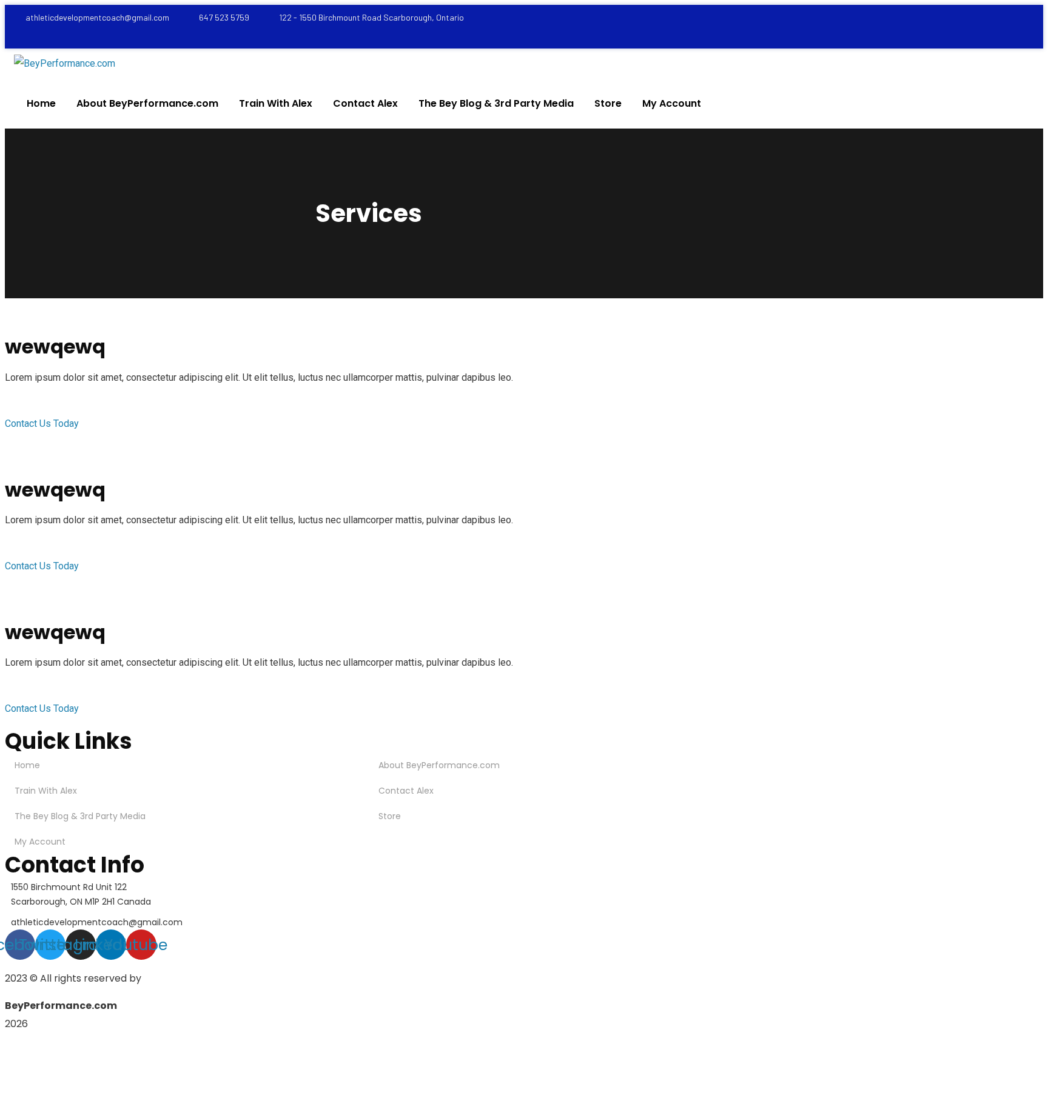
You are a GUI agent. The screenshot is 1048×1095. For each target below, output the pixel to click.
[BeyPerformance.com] (64, 64)
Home (27, 765)
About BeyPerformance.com (439, 765)
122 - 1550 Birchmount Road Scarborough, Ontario (371, 17)
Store (389, 816)
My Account (40, 841)
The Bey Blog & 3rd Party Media (80, 816)
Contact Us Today (42, 423)
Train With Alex (46, 791)
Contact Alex (406, 791)
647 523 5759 (224, 17)
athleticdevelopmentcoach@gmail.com (97, 17)
